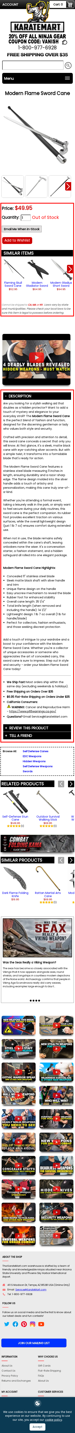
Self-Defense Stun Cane (15, 818)
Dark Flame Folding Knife (15, 894)
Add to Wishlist (17, 240)
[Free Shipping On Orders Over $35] (37, 56)
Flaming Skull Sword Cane (13, 284)
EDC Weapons (32, 756)
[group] (13, 270)
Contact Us (8, 1370)
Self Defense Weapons (38, 766)
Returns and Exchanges (16, 1380)
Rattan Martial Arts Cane (48, 894)
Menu (9, 78)
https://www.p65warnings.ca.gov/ (32, 711)
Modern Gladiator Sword (37, 284)
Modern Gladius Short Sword (61, 284)
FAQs (41, 1375)
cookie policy (53, 1420)
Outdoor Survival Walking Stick (48, 818)
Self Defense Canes (35, 751)
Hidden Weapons (34, 761)
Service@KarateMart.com (30, 1289)
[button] (68, 186)
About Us (7, 1365)
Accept (37, 1427)
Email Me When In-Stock (21, 229)
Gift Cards (44, 1365)
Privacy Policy (10, 1375)
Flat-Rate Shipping (49, 1370)
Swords (28, 771)
